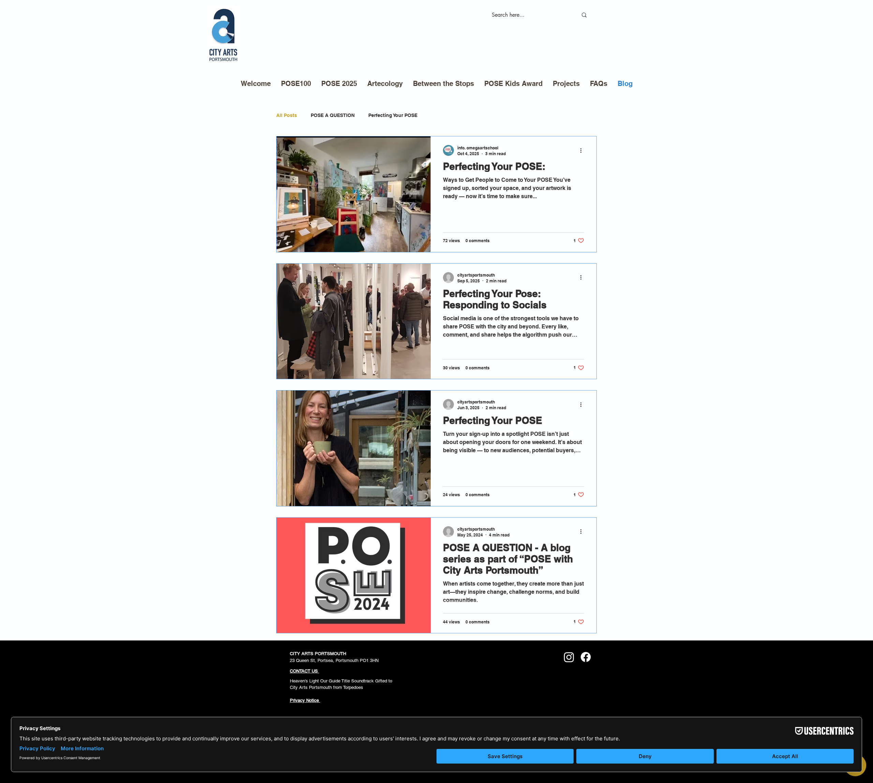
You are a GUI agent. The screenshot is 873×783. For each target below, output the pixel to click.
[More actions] (583, 150)
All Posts (286, 115)
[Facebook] (585, 657)
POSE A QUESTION (333, 115)
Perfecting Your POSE (392, 115)
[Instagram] (569, 657)
